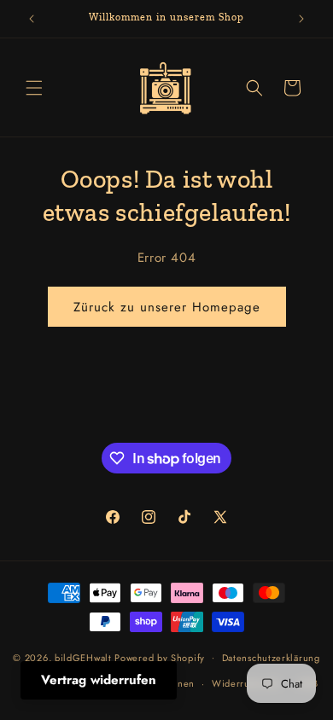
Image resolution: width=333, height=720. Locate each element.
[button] (34, 88)
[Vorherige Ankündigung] (31, 19)
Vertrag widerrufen (98, 680)
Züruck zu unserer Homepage (166, 307)
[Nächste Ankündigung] (301, 19)
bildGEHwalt (83, 657)
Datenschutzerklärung (271, 658)
